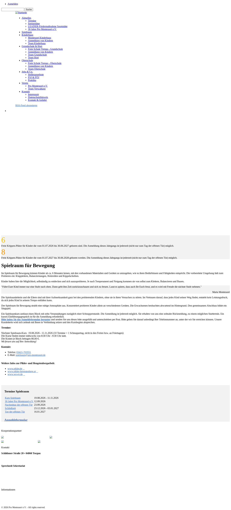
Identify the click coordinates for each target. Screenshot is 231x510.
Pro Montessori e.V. (38, 86)
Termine (32, 20)
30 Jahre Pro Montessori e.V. (42, 29)
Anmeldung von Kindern (40, 40)
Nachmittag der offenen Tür (19, 404)
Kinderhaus (27, 35)
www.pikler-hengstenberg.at (22, 371)
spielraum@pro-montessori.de (30, 355)
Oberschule (27, 60)
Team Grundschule (37, 54)
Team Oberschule (36, 69)
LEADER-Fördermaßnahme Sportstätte (47, 26)
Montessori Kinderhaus (39, 37)
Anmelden (13, 4)
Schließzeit (10, 408)
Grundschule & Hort (32, 46)
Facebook (6, 483)
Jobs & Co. (27, 71)
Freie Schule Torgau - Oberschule (44, 63)
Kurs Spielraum (12, 398)
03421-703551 (23, 352)
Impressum (33, 94)
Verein (25, 83)
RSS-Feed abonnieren (26, 105)
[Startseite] (21, 12)
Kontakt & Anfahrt (37, 100)
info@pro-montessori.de (14, 477)
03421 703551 (8, 459)
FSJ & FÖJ (33, 77)
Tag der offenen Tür (15, 411)
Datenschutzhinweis (38, 97)
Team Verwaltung (37, 88)
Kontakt (26, 91)
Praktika (32, 80)
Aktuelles (26, 18)
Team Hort (33, 57)
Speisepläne (34, 23)
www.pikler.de (15, 368)
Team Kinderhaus (37, 43)
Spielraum (27, 32)
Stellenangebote (36, 74)
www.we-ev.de (15, 374)
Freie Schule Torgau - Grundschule (45, 49)
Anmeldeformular (16, 420)
